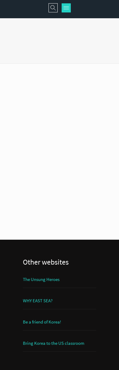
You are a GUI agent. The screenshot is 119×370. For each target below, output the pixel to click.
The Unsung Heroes (41, 279)
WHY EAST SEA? (37, 300)
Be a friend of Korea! (42, 322)
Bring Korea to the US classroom (53, 343)
